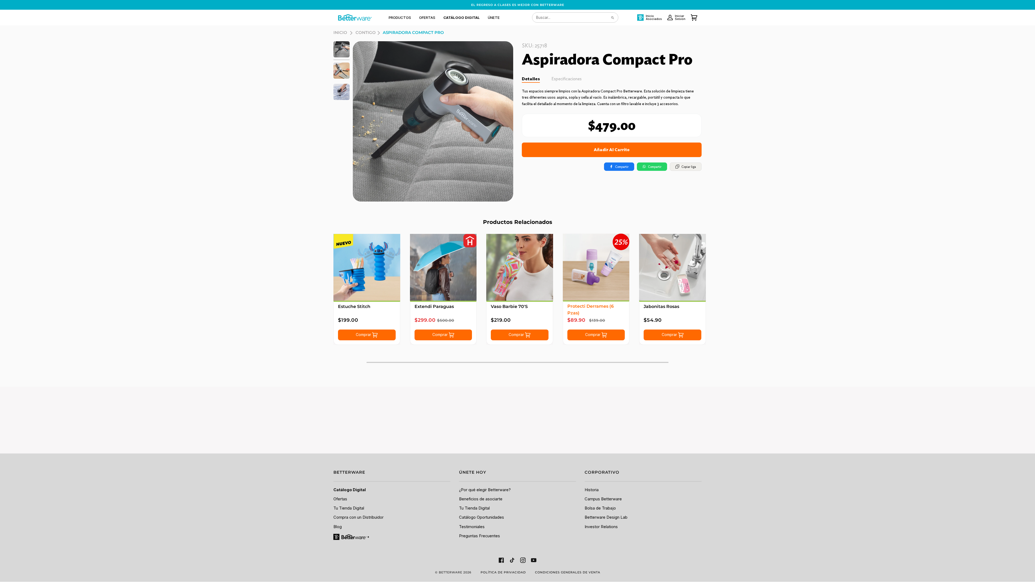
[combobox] (575, 17)
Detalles (531, 78)
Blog (337, 526)
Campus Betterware (603, 499)
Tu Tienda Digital (348, 508)
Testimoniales (472, 526)
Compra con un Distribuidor (358, 517)
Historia (592, 489)
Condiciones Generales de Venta (567, 572)
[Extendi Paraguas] (443, 267)
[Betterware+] (351, 536)
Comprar (364, 334)
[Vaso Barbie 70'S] (519, 267)
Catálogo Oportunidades (481, 517)
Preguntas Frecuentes (479, 536)
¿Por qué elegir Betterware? (485, 489)
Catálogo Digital (349, 489)
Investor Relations (601, 526)
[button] (400, 17)
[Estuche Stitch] (366, 267)
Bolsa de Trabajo (600, 508)
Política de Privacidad (503, 572)
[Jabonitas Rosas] (672, 267)
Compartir (622, 167)
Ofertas (340, 499)
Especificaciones (566, 78)
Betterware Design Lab (606, 517)
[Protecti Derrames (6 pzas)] (596, 267)
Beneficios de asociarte (480, 499)
